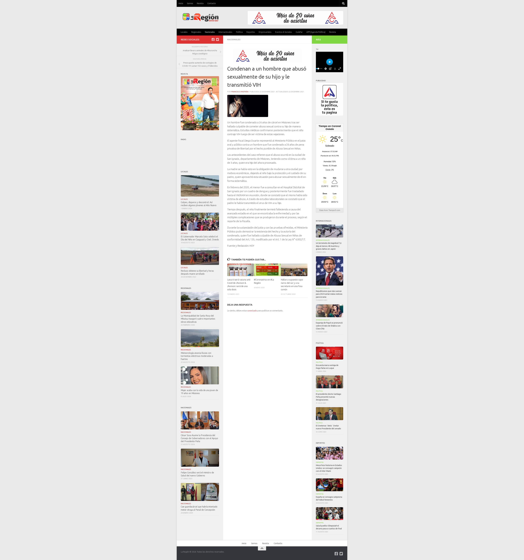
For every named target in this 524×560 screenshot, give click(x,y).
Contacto (211, 3)
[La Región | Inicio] (201, 17)
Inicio (181, 3)
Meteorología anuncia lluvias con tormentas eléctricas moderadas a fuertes (197, 356)
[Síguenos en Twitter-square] (217, 39)
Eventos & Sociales (283, 32)
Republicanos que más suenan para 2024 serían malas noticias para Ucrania (329, 294)
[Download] (335, 68)
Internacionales (225, 32)
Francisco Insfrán (239, 92)
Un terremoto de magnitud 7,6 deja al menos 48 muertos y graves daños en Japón (328, 246)
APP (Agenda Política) (315, 32)
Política (239, 32)
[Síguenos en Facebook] (213, 39)
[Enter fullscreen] (339, 68)
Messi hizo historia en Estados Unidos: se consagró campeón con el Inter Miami (329, 468)
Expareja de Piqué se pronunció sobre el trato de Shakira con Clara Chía (329, 326)
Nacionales (210, 32)
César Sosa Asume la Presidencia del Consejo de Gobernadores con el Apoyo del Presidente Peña (199, 438)
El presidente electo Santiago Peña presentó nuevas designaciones (328, 397)
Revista (200, 3)
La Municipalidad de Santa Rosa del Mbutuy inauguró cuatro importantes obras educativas (198, 318)
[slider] (318, 68)
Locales (184, 32)
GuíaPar (299, 32)
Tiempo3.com (334, 210)
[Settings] (325, 68)
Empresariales (265, 32)
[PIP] (330, 68)
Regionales (196, 32)
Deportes (250, 32)
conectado (252, 310)
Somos (190, 3)
